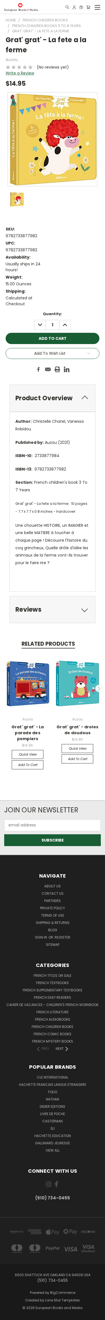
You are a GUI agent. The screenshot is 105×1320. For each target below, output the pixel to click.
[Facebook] (38, 369)
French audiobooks (52, 1019)
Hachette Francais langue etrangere (52, 1084)
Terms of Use (52, 915)
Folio (52, 1092)
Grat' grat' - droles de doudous (77, 730)
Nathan (52, 1099)
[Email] (48, 369)
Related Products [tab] (48, 644)
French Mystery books (52, 1041)
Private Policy (52, 908)
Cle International (52, 1077)
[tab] (52, 398)
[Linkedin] (66, 369)
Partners (52, 900)
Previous (6, 688)
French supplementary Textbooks (52, 990)
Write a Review (20, 73)
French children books (52, 1026)
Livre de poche (52, 1113)
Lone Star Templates (62, 1300)
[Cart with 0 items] (88, 7)
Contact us (53, 893)
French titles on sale (52, 975)
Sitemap (52, 944)
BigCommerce (62, 1292)
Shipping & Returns (52, 922)
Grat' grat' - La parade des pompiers (27, 733)
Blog (52, 930)
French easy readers (52, 997)
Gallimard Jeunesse (52, 1143)
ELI (53, 1128)
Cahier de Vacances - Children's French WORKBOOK (52, 1004)
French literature (52, 1012)
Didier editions (52, 1106)
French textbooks (52, 982)
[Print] (57, 369)
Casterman (52, 1121)
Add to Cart (27, 764)
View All (53, 1150)
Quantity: (52, 314)
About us (52, 886)
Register (62, 937)
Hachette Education (52, 1135)
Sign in (41, 937)
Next (98, 688)
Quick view (28, 754)
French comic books (52, 1034)
